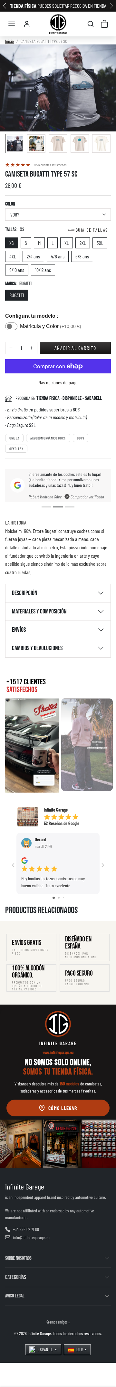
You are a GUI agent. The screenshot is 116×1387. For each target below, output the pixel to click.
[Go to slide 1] (54, 898)
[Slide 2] (58, 507)
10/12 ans (43, 270)
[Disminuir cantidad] (11, 348)
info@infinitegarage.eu (31, 1237)
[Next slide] (100, 921)
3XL (100, 243)
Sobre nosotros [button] (18, 1258)
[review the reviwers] (24, 859)
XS (11, 243)
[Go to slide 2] (59, 898)
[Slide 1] (46, 507)
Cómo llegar (62, 1108)
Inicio (9, 41)
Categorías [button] (15, 1277)
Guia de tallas (92, 230)
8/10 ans (16, 270)
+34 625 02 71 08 (26, 1229)
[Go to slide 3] (63, 897)
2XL (83, 243)
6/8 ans (82, 256)
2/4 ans (33, 256)
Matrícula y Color (50, 326)
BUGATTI (16, 295)
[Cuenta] (26, 24)
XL (66, 243)
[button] (11, 24)
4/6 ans (57, 256)
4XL (12, 256)
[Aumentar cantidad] (31, 348)
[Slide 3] (69, 507)
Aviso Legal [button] (14, 1296)
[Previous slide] (15, 921)
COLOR (10, 204)
